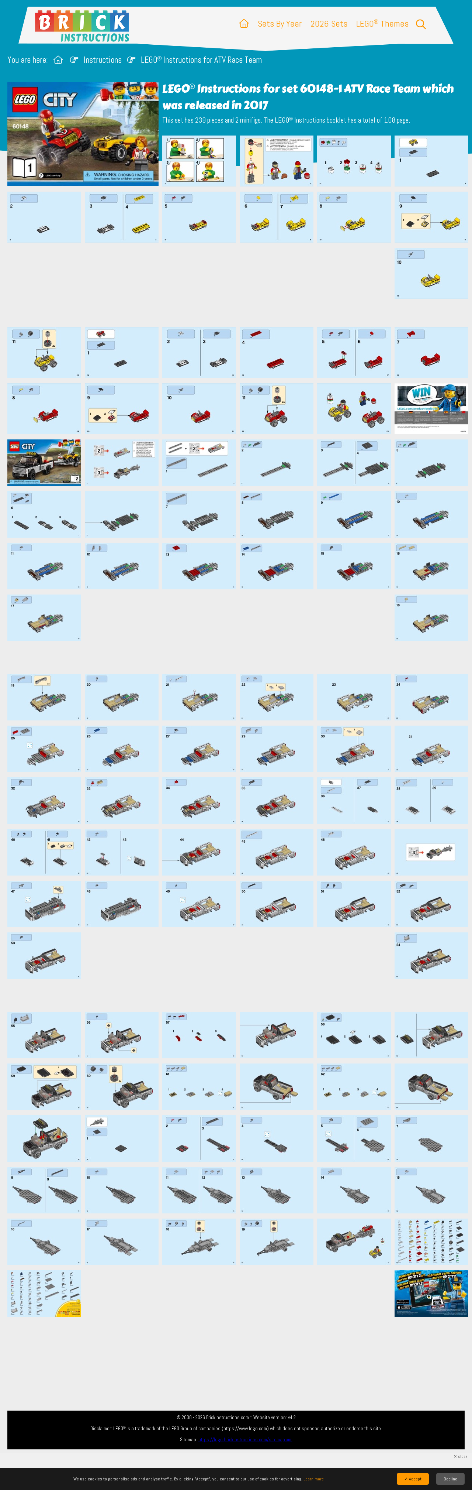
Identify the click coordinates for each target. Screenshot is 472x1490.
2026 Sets (328, 23)
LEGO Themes (382, 23)
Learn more (313, 1479)
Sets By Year (280, 23)
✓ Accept (412, 1479)
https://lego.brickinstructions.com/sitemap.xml (245, 1439)
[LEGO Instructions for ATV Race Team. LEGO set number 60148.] (199, 162)
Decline (450, 1479)
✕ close (461, 1457)
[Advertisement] (239, 285)
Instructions (103, 60)
